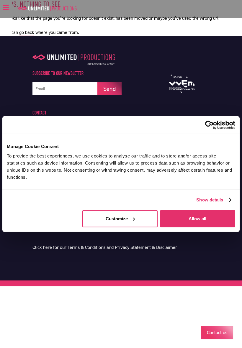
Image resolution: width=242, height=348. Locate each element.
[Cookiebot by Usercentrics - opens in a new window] (209, 125)
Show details (209, 199)
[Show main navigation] (6, 7)
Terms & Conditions (86, 247)
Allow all (197, 218)
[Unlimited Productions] (47, 8)
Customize (117, 218)
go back (26, 32)
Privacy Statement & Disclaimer (146, 247)
